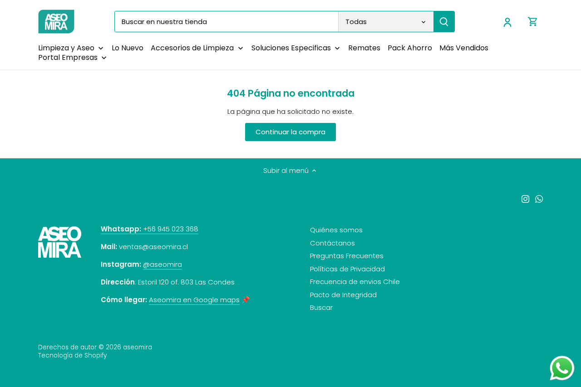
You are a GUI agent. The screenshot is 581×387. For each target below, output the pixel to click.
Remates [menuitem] (364, 48)
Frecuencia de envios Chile (355, 281)
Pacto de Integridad (343, 294)
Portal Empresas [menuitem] (68, 57)
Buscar (321, 307)
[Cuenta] (507, 21)
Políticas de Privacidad (347, 269)
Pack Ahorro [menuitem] (410, 48)
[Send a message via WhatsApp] (562, 368)
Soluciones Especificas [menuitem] (291, 48)
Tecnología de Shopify (72, 355)
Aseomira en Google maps (194, 299)
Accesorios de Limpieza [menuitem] (192, 48)
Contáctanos (332, 243)
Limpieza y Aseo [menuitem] (66, 48)
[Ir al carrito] (532, 21)
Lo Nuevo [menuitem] (127, 48)
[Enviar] (443, 21)
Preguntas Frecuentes (347, 255)
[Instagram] (525, 198)
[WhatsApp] (539, 198)
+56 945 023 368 (149, 229)
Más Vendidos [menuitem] (463, 48)
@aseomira (162, 264)
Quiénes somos (336, 230)
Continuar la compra (290, 132)
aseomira (137, 347)
